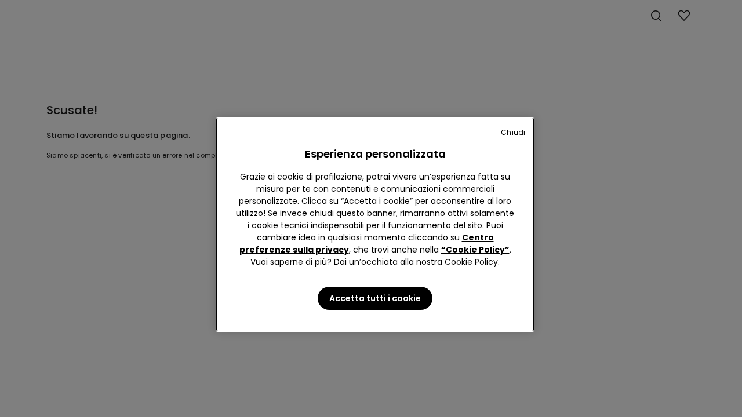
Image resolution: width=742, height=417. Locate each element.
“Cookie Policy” (475, 249)
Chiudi (513, 132)
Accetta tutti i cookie (375, 298)
